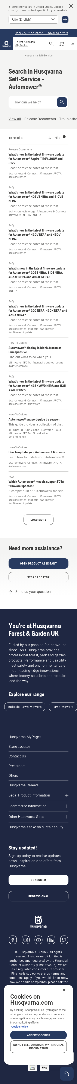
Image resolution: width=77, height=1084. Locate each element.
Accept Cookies (38, 1035)
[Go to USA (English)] (65, 19)
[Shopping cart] (61, 44)
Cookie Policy (19, 1026)
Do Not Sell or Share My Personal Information (38, 1046)
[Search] (62, 102)
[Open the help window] (67, 1074)
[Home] (6, 43)
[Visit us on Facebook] (13, 940)
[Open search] (51, 44)
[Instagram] (25, 940)
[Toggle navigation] (72, 44)
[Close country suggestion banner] (71, 6)
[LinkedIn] (51, 940)
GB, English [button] (21, 45)
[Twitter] (64, 940)
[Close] (64, 990)
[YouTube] (38, 940)
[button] (11, 718)
